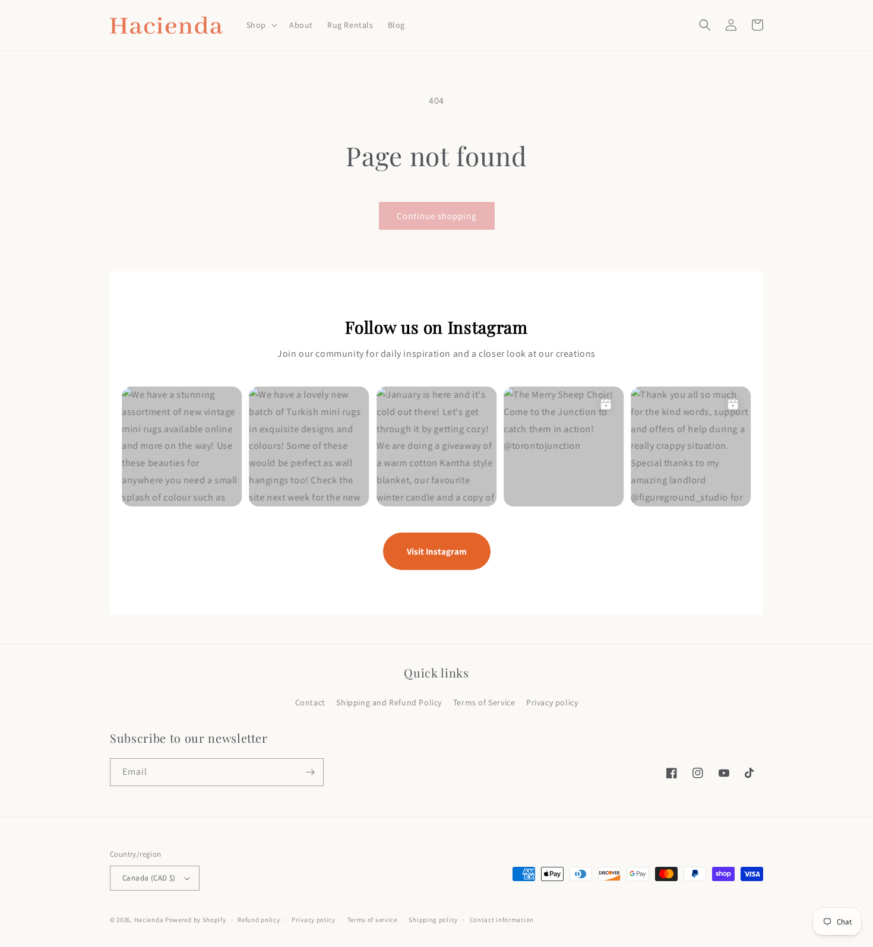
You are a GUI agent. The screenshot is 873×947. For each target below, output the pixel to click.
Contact (310, 702)
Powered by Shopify (195, 920)
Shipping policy (433, 920)
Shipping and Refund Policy (389, 702)
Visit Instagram (437, 551)
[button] (260, 24)
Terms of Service (484, 702)
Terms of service (372, 920)
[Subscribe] (310, 772)
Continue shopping (437, 215)
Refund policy (259, 920)
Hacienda (149, 920)
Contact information (502, 920)
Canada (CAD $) (149, 878)
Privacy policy (552, 702)
